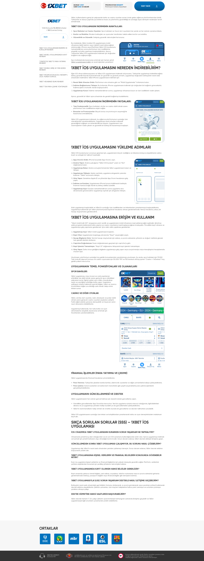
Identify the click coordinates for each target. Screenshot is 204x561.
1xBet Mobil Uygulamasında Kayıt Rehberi (53, 55)
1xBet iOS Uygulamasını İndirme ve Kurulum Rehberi (53, 49)
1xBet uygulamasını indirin (81, 62)
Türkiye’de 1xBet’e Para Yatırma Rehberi (52, 62)
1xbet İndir (145, 6)
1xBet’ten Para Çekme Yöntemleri (53, 86)
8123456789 (51, 556)
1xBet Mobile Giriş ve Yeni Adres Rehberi (52, 69)
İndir (45, 37)
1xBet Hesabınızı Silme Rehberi (51, 81)
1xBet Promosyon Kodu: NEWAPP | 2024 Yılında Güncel (53, 75)
